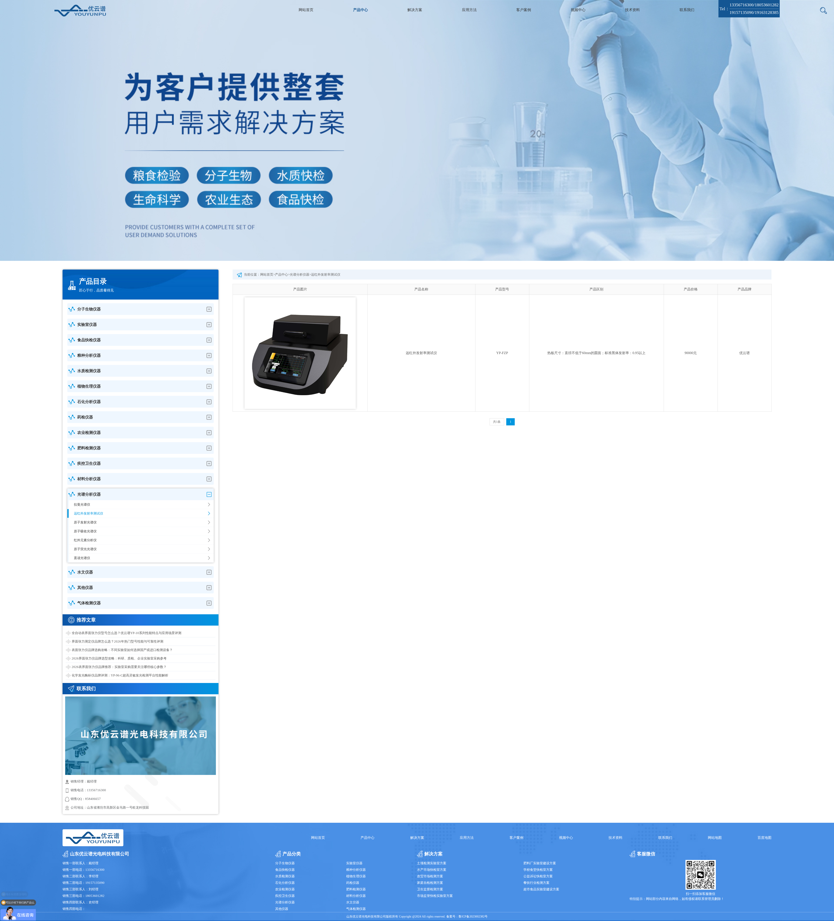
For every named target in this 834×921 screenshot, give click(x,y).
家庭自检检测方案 (430, 882)
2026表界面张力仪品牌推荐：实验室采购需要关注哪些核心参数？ (119, 667)
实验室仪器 (354, 863)
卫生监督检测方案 (430, 889)
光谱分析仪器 (299, 274)
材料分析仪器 (356, 896)
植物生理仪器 (356, 876)
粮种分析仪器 (356, 869)
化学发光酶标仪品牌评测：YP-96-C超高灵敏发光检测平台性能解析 (120, 675)
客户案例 (523, 10)
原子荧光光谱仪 (85, 549)
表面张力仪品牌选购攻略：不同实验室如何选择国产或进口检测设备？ (122, 650)
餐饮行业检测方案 (536, 882)
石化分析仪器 (285, 882)
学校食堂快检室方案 (538, 869)
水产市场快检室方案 (431, 869)
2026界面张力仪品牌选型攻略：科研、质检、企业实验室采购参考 (119, 658)
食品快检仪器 (285, 869)
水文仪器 (352, 902)
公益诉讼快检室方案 (538, 876)
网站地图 (715, 837)
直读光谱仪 (82, 558)
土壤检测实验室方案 (431, 863)
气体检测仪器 (356, 909)
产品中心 (360, 10)
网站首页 (306, 10)
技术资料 (632, 10)
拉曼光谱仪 (82, 504)
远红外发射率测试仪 (88, 513)
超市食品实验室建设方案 (541, 889)
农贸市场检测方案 (430, 876)
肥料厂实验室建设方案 (539, 863)
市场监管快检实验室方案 (435, 896)
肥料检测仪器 (356, 889)
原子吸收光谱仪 (85, 531)
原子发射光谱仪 (85, 522)
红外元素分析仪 (85, 540)
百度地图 (764, 837)
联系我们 (687, 10)
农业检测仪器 (285, 889)
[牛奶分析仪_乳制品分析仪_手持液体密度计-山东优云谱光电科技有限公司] (80, 10)
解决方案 (414, 10)
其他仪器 (281, 909)
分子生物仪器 (285, 863)
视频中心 (578, 10)
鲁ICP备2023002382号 (473, 916)
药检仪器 (352, 882)
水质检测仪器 (285, 876)
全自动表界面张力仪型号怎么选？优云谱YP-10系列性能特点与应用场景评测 (126, 633)
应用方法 (469, 10)
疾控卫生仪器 (285, 896)
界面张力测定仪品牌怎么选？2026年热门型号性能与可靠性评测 (117, 641)
